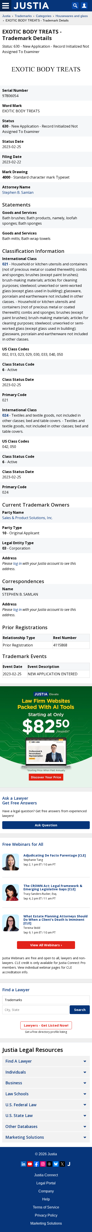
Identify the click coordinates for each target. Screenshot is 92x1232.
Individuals (15, 1072)
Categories (43, 16)
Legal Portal (46, 1183)
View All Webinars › (46, 945)
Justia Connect (46, 1175)
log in (17, 563)
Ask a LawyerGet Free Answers (19, 800)
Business (13, 1082)
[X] (62, 1164)
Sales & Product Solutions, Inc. (27, 517)
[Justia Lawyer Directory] (68, 1164)
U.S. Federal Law (20, 1104)
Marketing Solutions (24, 1137)
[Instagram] (43, 1164)
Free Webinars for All (22, 844)
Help (46, 1199)
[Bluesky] (56, 1164)
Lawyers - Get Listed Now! (46, 1025)
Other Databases (21, 1126)
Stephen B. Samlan (17, 192)
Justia (6, 16)
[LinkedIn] (23, 1164)
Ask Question (46, 825)
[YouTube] (30, 1164)
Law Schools (17, 1093)
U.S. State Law (19, 1115)
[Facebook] (36, 1164)
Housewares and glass (72, 16)
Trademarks (23, 16)
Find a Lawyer (15, 989)
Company (46, 1191)
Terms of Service (46, 1207)
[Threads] (49, 1164)
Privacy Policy (46, 1215)
